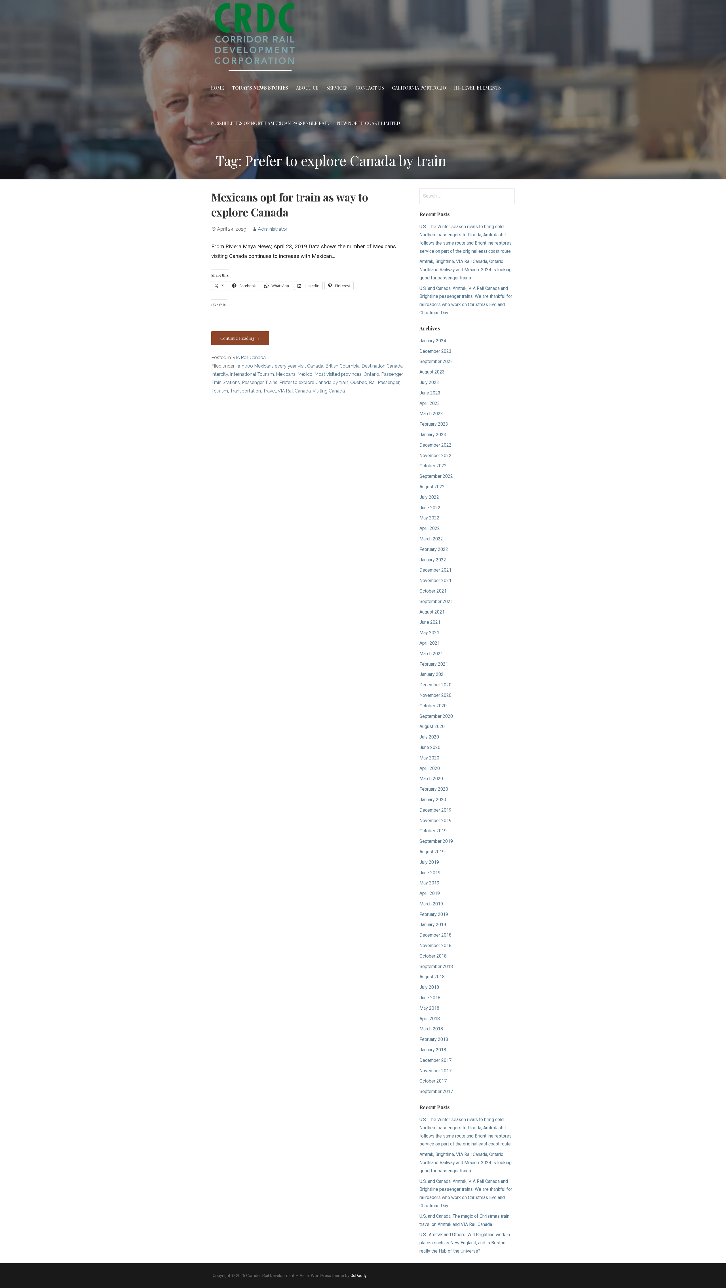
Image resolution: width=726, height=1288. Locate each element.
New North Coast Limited (368, 123)
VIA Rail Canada (249, 357)
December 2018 (435, 935)
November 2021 (435, 580)
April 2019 (429, 893)
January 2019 (432, 924)
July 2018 (429, 987)
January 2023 (432, 434)
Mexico (305, 374)
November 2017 (435, 1070)
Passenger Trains (259, 382)
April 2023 (429, 403)
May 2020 (429, 758)
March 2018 (431, 1029)
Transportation (245, 391)
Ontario (371, 374)
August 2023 (432, 372)
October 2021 (433, 591)
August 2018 (432, 976)
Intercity (219, 374)
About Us (307, 88)
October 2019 (433, 830)
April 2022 (429, 528)
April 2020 (429, 768)
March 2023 (431, 413)
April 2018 (429, 1018)
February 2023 (433, 424)
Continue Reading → (240, 338)
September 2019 (436, 841)
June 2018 (429, 997)
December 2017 (435, 1060)
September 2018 (436, 966)
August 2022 (432, 486)
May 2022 (429, 518)
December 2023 (435, 351)
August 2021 (432, 612)
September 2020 (436, 716)
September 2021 (436, 601)
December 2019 (435, 810)
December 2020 (435, 685)
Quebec (358, 382)
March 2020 (431, 778)
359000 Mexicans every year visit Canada (280, 366)
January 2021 (432, 674)
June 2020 (429, 747)
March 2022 (431, 539)
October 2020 (433, 705)
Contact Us (370, 88)
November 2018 (435, 945)
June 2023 (429, 393)
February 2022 (433, 549)
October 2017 (433, 1081)
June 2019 (429, 872)
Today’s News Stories (260, 88)
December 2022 (435, 445)
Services (337, 88)
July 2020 (429, 737)
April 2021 (429, 643)
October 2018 (433, 956)
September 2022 (436, 476)
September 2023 (436, 361)
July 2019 (429, 862)
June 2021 (429, 622)
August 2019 (432, 851)
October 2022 (433, 465)
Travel (269, 391)
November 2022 (435, 455)
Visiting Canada (329, 391)
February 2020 (433, 789)
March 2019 (431, 904)
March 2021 (431, 653)
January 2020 (432, 799)
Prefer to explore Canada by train (313, 382)
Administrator (273, 229)
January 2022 (432, 560)
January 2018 (432, 1050)
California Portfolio (419, 88)
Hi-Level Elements (477, 88)
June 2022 (429, 507)
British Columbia (342, 366)
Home (217, 88)
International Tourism (252, 374)
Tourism (219, 391)
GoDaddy (359, 1275)
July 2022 (429, 497)
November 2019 (435, 820)
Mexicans (286, 374)
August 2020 (432, 726)
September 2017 (436, 1091)
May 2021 (429, 632)
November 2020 (435, 695)
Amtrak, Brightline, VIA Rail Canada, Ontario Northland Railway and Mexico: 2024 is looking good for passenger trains (465, 270)
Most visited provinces (338, 374)
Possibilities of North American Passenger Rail (269, 123)
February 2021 (433, 664)
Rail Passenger (384, 382)
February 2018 (433, 1039)
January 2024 (432, 340)
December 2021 (435, 570)
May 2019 (429, 883)
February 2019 (433, 914)
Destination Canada (382, 366)
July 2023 (429, 382)
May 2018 (429, 1008)
